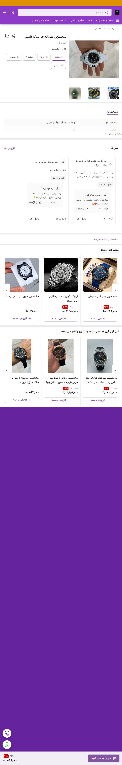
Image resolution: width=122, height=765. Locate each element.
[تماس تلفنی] (7, 733)
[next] (6, 290)
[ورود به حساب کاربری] (12, 12)
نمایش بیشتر (115, 134)
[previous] (116, 290)
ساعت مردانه (97, 28)
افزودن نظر (9, 148)
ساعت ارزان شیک (113, 28)
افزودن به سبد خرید (101, 758)
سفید (57, 57)
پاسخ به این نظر (105, 184)
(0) (84, 209)
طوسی (57, 65)
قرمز (42, 57)
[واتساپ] (7, 744)
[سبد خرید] (4, 12)
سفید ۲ (29, 57)
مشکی (12, 57)
